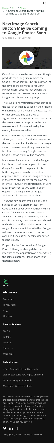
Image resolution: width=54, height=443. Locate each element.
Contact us (8, 299)
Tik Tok (6, 331)
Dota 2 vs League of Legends (17, 380)
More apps (8, 353)
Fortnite (7, 336)
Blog (14, 8)
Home (5, 8)
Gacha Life (8, 348)
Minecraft (7, 342)
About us (7, 316)
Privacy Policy (9, 304)
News (23, 8)
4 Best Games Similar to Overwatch (20, 369)
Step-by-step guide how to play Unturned (23, 374)
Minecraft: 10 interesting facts (17, 386)
